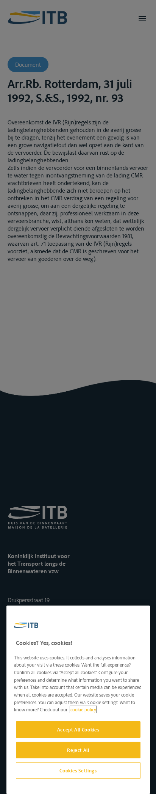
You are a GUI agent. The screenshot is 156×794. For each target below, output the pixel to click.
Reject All (78, 750)
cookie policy (83, 709)
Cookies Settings (78, 770)
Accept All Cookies (78, 730)
